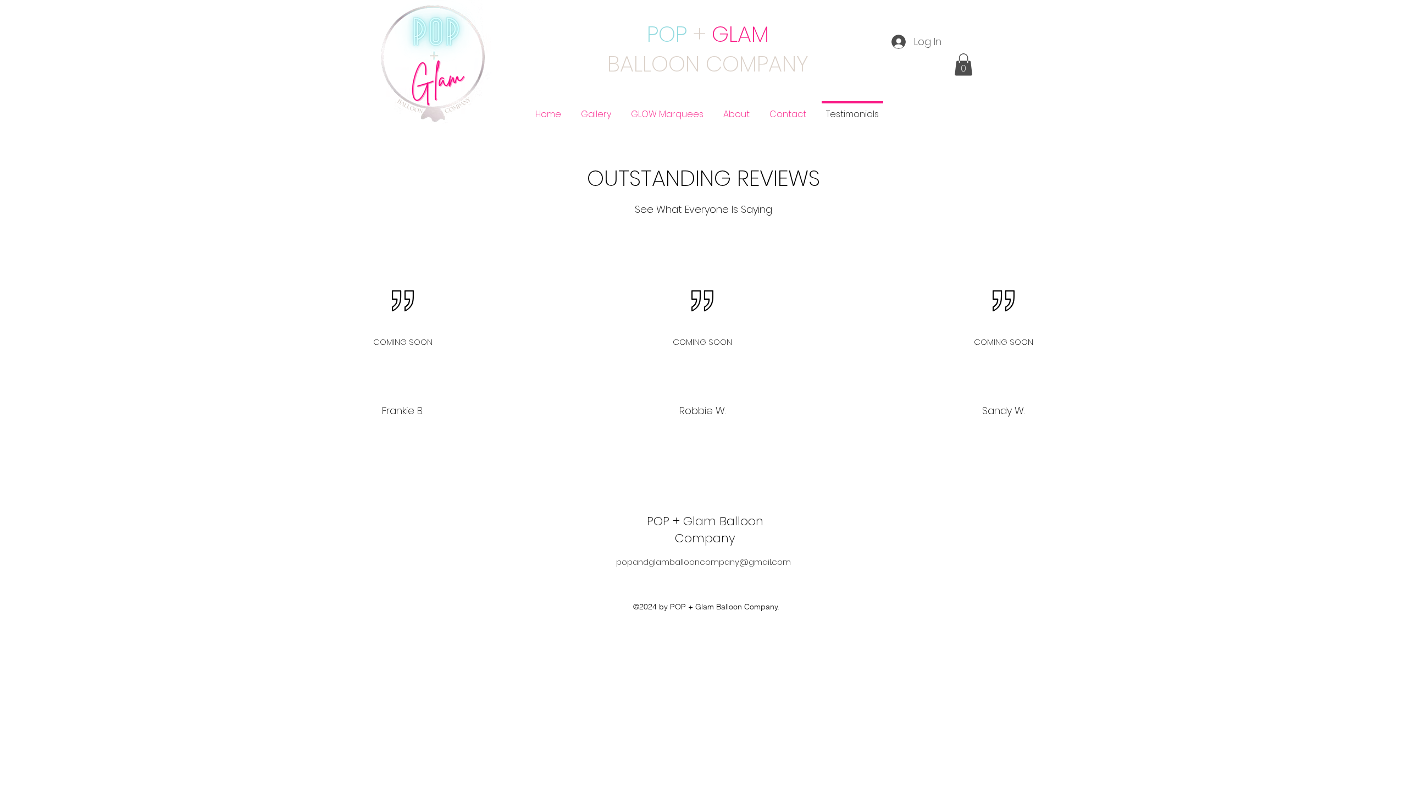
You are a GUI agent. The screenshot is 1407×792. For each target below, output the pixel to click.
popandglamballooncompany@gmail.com (703, 562)
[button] (963, 64)
